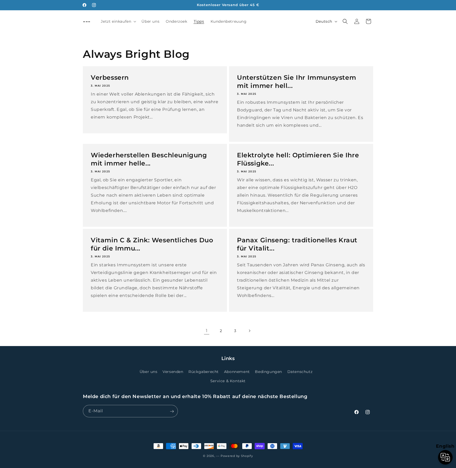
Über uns (149, 371)
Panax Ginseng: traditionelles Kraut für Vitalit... (297, 244)
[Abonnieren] (172, 411)
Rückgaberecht (203, 371)
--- (218, 456)
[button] (118, 21)
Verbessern (110, 77)
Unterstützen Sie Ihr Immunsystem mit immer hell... (296, 81)
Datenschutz (300, 371)
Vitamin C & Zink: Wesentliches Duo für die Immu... (152, 244)
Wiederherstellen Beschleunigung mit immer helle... (149, 159)
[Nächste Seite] (249, 331)
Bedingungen (268, 371)
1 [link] (207, 330)
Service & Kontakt (228, 381)
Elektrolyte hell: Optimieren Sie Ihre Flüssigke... (298, 159)
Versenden (173, 371)
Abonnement (237, 371)
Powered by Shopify (237, 456)
